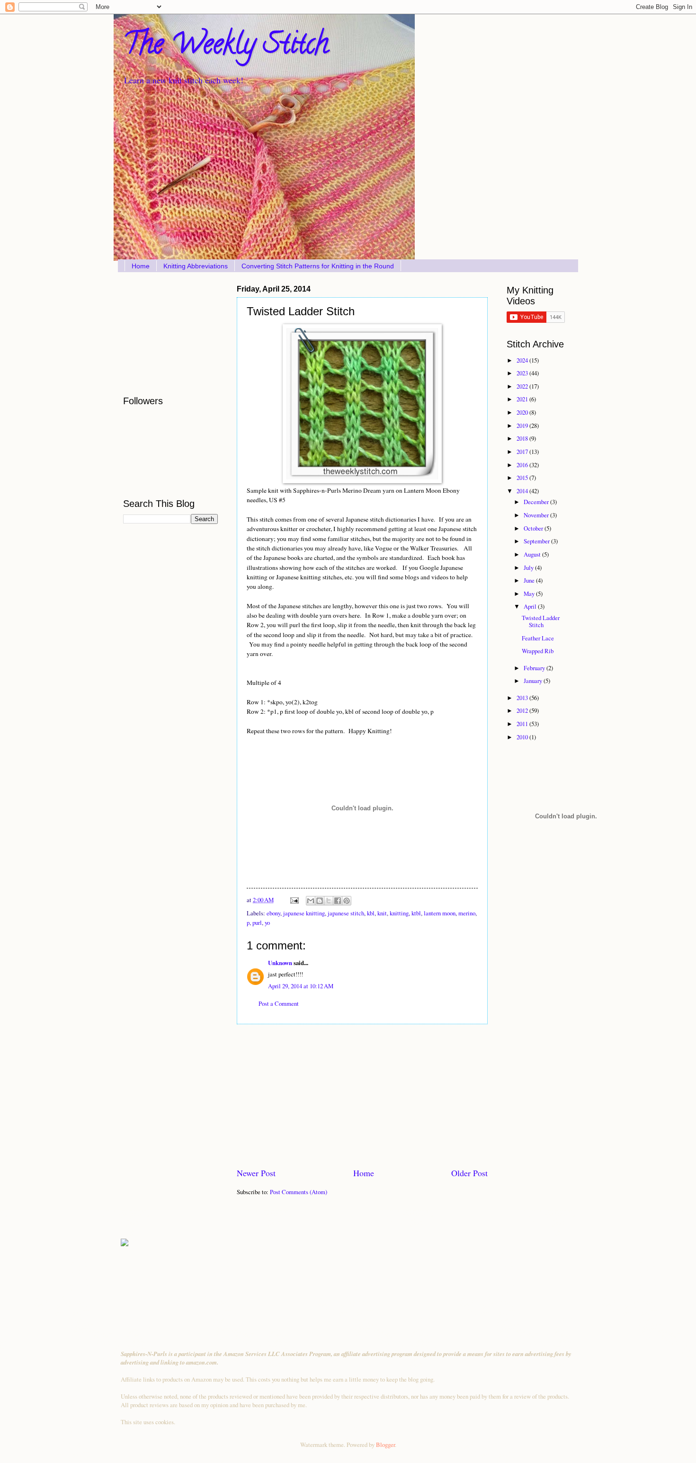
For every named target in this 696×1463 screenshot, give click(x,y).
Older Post (469, 1173)
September (537, 541)
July (529, 567)
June (530, 580)
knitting (399, 913)
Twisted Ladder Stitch (541, 621)
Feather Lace (538, 638)
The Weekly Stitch (226, 47)
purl (257, 922)
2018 (523, 438)
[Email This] (310, 900)
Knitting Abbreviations (195, 266)
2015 (523, 477)
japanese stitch (346, 913)
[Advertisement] (362, 1096)
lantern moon (439, 913)
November (537, 515)
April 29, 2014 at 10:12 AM (300, 986)
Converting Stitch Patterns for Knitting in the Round (317, 266)
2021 (523, 399)
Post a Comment (279, 1003)
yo (267, 922)
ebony (273, 913)
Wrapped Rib (537, 651)
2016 (523, 465)
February (535, 668)
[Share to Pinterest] (346, 900)
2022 (523, 386)
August (533, 554)
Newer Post (256, 1173)
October (534, 528)
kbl (371, 913)
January (534, 680)
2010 (523, 737)
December (537, 501)
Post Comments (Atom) (298, 1192)
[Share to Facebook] (337, 900)
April (531, 606)
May (530, 593)
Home (141, 266)
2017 (523, 451)
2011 (523, 723)
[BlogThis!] (319, 900)
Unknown (280, 962)
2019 (523, 425)
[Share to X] (328, 900)
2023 (523, 373)
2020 (523, 412)
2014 (523, 491)
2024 (523, 360)
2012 (523, 710)
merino (466, 913)
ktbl (416, 913)
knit (382, 913)
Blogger (385, 1444)
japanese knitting (304, 913)
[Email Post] (293, 900)
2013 (523, 697)
